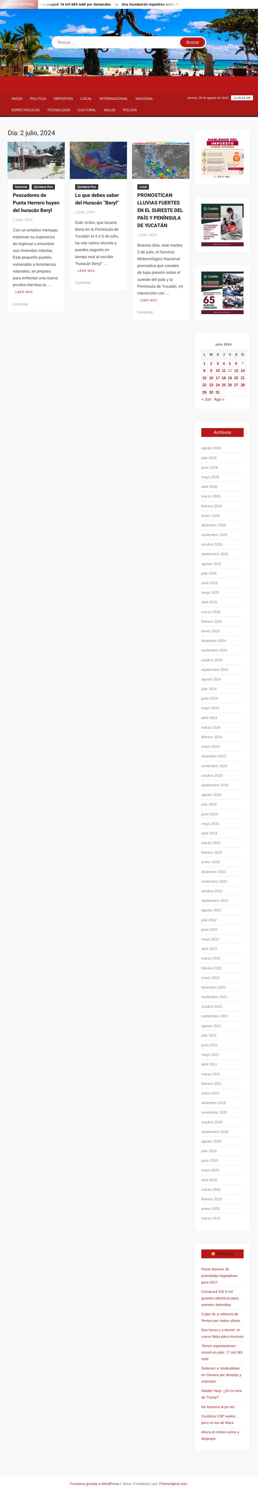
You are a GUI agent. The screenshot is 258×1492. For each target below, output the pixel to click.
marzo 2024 (210, 727)
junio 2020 (209, 1160)
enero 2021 (210, 1093)
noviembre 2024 (214, 650)
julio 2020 (209, 1151)
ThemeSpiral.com (173, 1484)
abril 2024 (209, 718)
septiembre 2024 (214, 670)
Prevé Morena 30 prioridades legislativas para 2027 (219, 1275)
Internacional (114, 99)
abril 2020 (209, 1180)
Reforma (224, 1253)
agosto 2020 (211, 1141)
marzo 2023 (210, 843)
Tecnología (58, 110)
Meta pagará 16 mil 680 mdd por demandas (61, 4)
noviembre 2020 (214, 1112)
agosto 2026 (211, 448)
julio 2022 (209, 920)
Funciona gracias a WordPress (94, 1484)
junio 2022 (209, 930)
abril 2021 (209, 1064)
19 (230, 378)
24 (218, 385)
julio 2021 (209, 1035)
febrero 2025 (211, 621)
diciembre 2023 (213, 756)
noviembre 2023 (214, 766)
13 (236, 370)
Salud (109, 110)
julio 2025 (209, 573)
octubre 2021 (211, 1006)
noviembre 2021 (214, 997)
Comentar (21, 304)
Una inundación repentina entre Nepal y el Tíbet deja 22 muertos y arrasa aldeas (176, 4)
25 (224, 385)
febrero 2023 (211, 852)
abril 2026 (209, 487)
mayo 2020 (210, 1170)
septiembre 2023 (214, 785)
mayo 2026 (210, 477)
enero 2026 (210, 516)
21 (243, 378)
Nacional (144, 99)
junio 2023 (209, 814)
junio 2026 (209, 467)
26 (230, 385)
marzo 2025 (210, 612)
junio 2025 (209, 583)
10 (218, 370)
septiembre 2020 (214, 1132)
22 (204, 385)
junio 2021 (209, 1045)
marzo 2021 (210, 1074)
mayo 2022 (210, 939)
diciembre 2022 (213, 872)
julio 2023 (209, 804)
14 (243, 370)
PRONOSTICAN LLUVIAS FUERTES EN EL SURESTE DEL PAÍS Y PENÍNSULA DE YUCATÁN (160, 210)
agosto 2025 (211, 564)
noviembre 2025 (214, 535)
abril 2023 (209, 833)
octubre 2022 (211, 891)
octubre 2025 (211, 544)
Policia (130, 110)
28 (243, 385)
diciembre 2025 (213, 525)
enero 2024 (210, 746)
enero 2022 (210, 978)
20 (236, 378)
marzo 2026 (210, 496)
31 (218, 392)
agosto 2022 (211, 910)
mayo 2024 (210, 708)
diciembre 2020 (213, 1103)
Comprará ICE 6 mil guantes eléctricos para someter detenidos (220, 1298)
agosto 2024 (211, 679)
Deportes (63, 99)
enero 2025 (210, 631)
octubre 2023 (211, 775)
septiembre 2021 (214, 1016)
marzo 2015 (210, 1218)
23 (211, 385)
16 (211, 378)
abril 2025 (209, 602)
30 (211, 392)
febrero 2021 (211, 1084)
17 (218, 378)
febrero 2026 (211, 506)
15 (204, 378)
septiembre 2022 (214, 901)
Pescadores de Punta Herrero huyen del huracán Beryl (36, 203)
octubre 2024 (211, 660)
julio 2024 (209, 689)
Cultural (87, 110)
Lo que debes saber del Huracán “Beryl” (97, 199)
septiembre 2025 (214, 554)
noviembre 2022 (214, 881)
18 (224, 378)
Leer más (24, 292)
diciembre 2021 (213, 987)
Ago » (219, 399)
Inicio (17, 99)
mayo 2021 (210, 1055)
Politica (38, 99)
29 (204, 392)
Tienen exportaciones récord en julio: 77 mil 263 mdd (222, 1352)
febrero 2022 (211, 968)
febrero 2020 (211, 1199)
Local (86, 99)
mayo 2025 (210, 592)
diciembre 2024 (213, 641)
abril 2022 (209, 949)
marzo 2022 (210, 958)
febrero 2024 (211, 737)
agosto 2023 (211, 795)
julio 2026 (209, 458)
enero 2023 (210, 862)
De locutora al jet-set (217, 1407)
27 (236, 385)
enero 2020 (210, 1209)
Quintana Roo (43, 187)
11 (224, 370)
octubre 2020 (211, 1122)
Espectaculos (26, 110)
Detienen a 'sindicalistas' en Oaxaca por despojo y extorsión (221, 1374)
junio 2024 (209, 698)
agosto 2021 (211, 1026)
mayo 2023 (210, 824)
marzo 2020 (210, 1189)
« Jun (206, 399)
